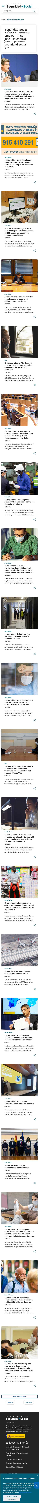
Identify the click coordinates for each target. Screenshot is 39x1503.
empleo (9, 35)
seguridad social (15, 44)
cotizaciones (24, 33)
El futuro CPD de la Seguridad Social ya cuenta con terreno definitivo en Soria (17, 636)
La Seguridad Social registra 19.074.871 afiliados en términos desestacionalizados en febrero (18, 1037)
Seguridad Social (15, 29)
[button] (34, 114)
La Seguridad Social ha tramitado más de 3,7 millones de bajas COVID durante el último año (18, 702)
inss (20, 35)
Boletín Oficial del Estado (14, 1467)
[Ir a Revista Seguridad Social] (23, 6)
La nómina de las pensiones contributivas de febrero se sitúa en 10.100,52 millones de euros (18, 1300)
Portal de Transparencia (14, 1459)
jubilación (8, 42)
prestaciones (19, 42)
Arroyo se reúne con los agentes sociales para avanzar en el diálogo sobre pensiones (18, 299)
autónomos (10, 32)
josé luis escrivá (15, 39)
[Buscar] (34, 11)
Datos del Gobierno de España (16, 1463)
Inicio (3, 20)
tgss (6, 47)
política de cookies (25, 1492)
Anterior (10, 1402)
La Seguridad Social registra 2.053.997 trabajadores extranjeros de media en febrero (19, 502)
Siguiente (28, 1402)
